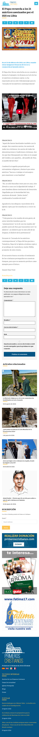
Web (5, 334)
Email (4, 518)
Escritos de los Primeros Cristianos (13, 679)
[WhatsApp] (21, 22)
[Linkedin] (15, 22)
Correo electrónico (11, 327)
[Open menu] (36, 3)
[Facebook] (4, 22)
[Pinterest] (26, 22)
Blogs (4, 689)
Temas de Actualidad (8, 682)
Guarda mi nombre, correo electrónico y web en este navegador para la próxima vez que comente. (19, 346)
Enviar (6, 528)
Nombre (7, 320)
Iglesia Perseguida (8, 686)
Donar (4, 692)
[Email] (31, 22)
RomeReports (7, 275)
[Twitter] (10, 22)
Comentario (8, 300)
